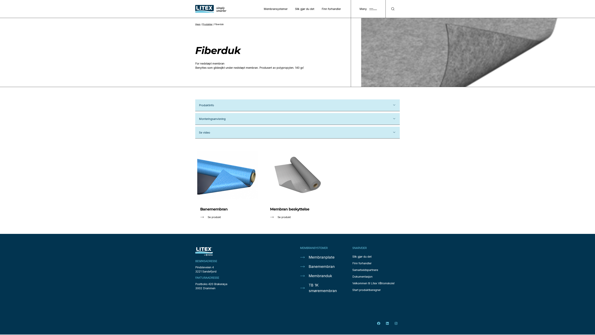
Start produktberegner (366, 290)
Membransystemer (276, 9)
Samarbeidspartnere (365, 270)
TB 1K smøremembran (323, 288)
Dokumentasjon (362, 276)
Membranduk (320, 276)
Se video (204, 132)
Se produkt (214, 217)
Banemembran (322, 266)
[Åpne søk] (393, 9)
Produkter (207, 24)
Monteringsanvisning (212, 119)
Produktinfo (206, 105)
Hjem (197, 24)
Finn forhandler (331, 9)
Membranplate (322, 257)
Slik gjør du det (304, 9)
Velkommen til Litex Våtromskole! (373, 283)
